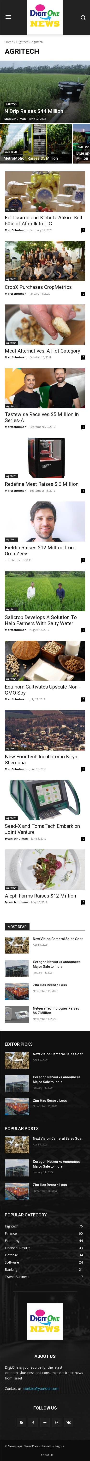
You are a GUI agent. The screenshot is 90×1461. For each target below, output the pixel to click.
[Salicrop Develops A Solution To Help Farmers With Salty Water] (45, 591)
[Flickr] (45, 1422)
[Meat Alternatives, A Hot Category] (45, 324)
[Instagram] (56, 1422)
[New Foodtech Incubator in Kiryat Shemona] (45, 730)
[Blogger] (21, 1422)
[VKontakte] (68, 1422)
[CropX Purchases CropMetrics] (45, 261)
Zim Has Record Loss (50, 985)
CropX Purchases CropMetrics (38, 287)
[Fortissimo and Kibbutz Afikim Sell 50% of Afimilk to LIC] (45, 191)
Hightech (22, 42)
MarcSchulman (15, 230)
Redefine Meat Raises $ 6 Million (41, 484)
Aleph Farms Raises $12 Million (40, 896)
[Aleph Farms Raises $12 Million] (45, 869)
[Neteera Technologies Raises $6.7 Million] (17, 1014)
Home (9, 42)
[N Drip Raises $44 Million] (45, 92)
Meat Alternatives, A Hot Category (42, 351)
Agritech (12, 104)
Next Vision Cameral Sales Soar (58, 939)
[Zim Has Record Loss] (17, 991)
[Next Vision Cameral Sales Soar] (17, 945)
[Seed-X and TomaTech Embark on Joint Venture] (45, 800)
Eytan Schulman (16, 838)
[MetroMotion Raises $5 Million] (36, 144)
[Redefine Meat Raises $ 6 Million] (45, 458)
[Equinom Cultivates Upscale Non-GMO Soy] (45, 661)
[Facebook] (33, 1422)
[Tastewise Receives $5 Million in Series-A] (45, 388)
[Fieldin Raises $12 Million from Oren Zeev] (45, 521)
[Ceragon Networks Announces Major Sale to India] (17, 968)
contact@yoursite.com (40, 1388)
